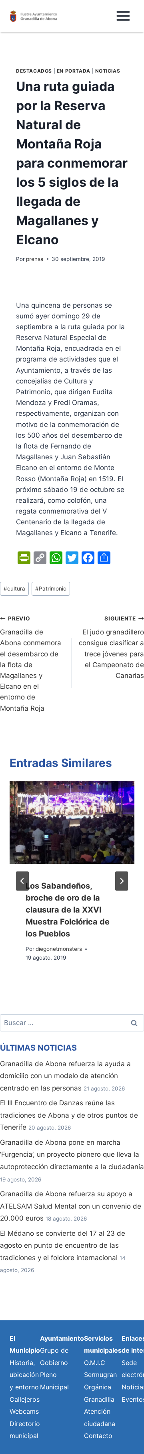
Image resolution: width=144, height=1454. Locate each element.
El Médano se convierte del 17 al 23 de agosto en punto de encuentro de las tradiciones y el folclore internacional (62, 1245)
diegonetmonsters (59, 949)
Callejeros (25, 1399)
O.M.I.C (94, 1363)
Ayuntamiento (62, 1338)
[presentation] (72, 822)
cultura (14, 588)
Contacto (98, 1436)
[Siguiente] (121, 881)
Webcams (24, 1411)
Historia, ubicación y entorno (24, 1375)
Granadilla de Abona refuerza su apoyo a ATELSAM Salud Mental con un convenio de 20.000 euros (70, 1206)
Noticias (107, 71)
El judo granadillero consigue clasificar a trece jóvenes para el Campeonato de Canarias (111, 647)
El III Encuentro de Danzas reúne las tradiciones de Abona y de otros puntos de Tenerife (69, 1115)
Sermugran (100, 1375)
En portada (73, 71)
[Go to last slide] (22, 881)
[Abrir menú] (123, 16)
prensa (35, 259)
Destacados (34, 71)
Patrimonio (50, 588)
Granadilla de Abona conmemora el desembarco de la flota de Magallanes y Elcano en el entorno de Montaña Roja (30, 663)
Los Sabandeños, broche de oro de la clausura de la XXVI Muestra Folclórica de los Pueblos (68, 909)
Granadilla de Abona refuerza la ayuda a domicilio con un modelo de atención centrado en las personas (65, 1076)
